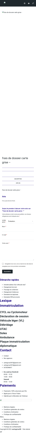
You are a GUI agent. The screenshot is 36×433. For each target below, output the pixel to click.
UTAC (3, 329)
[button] (16, 417)
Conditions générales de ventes (14, 409)
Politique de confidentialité (12, 414)
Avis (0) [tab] (18, 183)
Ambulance (7, 337)
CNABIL (5, 432)
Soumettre (7, 271)
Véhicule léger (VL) (12, 320)
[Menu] (33, 3)
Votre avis (5, 243)
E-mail (4, 235)
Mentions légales (9, 407)
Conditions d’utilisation (11, 412)
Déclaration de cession (14, 316)
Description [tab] (18, 179)
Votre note (4, 221)
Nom (4, 226)
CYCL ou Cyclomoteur (13, 312)
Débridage (6, 324)
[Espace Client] (24, 3)
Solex (3, 333)
